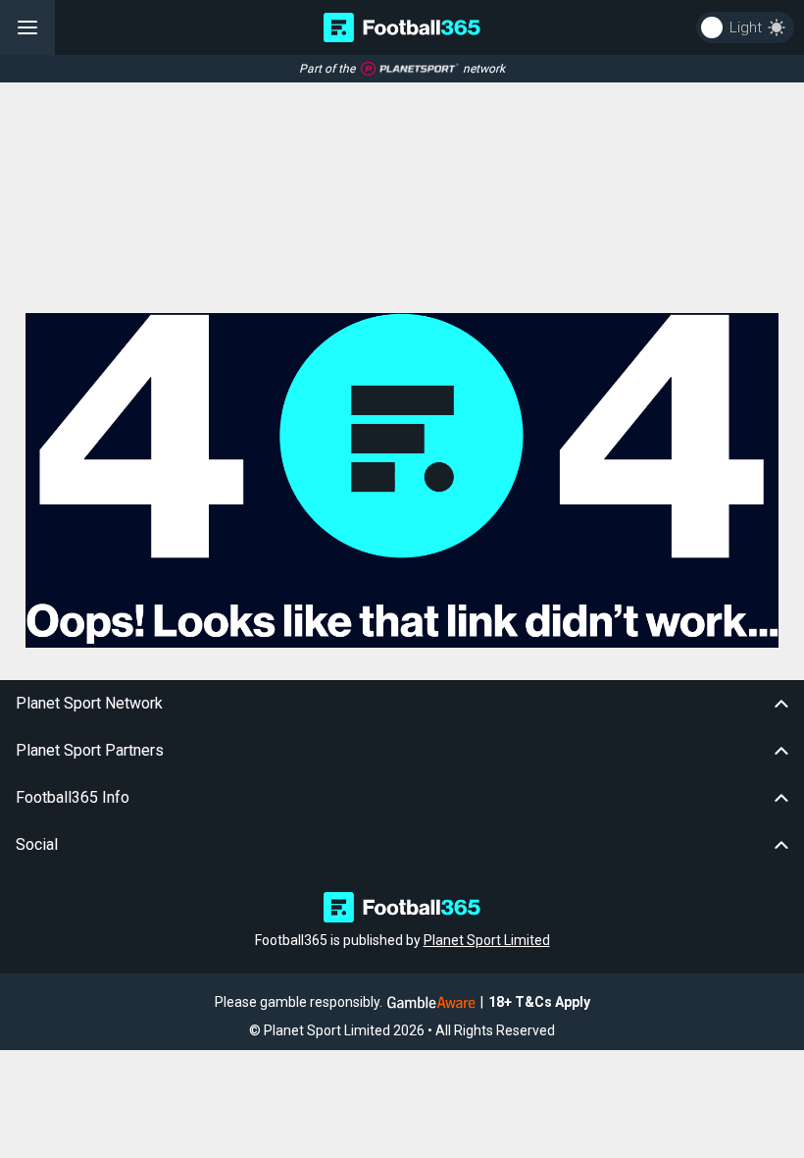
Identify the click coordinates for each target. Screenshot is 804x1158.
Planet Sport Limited (487, 940)
